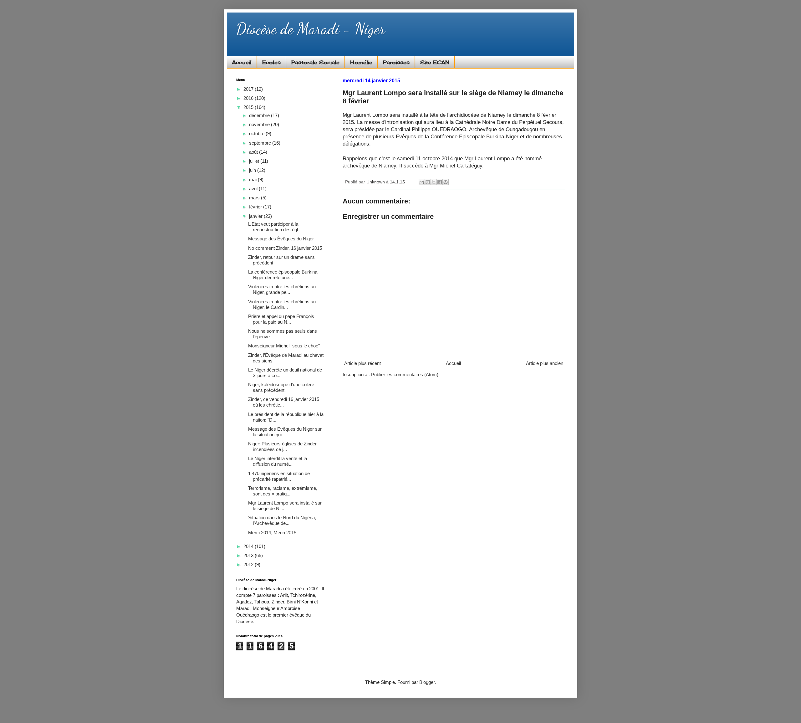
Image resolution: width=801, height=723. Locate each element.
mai (253, 179)
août (254, 152)
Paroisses (396, 62)
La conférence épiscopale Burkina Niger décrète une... (282, 274)
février (256, 206)
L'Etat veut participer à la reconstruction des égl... (275, 226)
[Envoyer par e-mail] (422, 182)
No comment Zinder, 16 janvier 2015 (285, 248)
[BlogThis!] (428, 182)
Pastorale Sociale (315, 62)
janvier (256, 216)
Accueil (242, 62)
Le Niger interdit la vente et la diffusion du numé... (277, 461)
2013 (249, 555)
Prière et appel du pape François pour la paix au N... (281, 319)
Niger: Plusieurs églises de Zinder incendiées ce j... (282, 446)
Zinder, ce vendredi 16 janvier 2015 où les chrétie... (283, 402)
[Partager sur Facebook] (439, 182)
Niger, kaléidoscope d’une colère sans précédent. (281, 387)
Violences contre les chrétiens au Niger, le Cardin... (282, 304)
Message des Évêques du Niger (281, 238)
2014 (249, 546)
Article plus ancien (544, 363)
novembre (260, 124)
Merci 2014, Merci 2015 (272, 532)
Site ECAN (434, 62)
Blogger (427, 682)
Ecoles (271, 62)
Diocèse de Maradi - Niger (310, 28)
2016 (249, 98)
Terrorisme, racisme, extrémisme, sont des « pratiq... (282, 490)
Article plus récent (362, 363)
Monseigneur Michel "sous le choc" (284, 345)
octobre (257, 133)
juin (253, 170)
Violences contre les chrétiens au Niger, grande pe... (282, 289)
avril (254, 188)
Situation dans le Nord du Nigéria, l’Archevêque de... (282, 520)
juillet (254, 161)
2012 (249, 564)
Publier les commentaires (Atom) (404, 374)
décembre (260, 115)
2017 (249, 89)
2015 (249, 107)
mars (255, 197)
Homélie (361, 62)
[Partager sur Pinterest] (445, 182)
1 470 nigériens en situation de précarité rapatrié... (279, 476)
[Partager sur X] (434, 182)
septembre (260, 143)
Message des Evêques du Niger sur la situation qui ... (285, 431)
